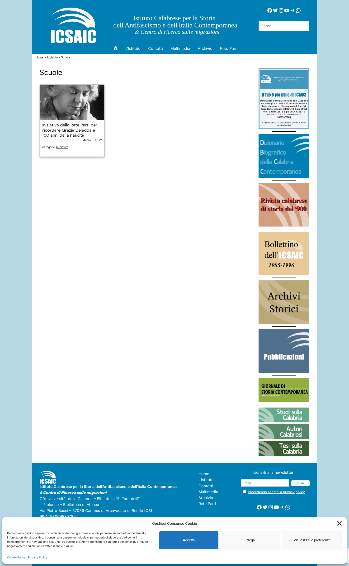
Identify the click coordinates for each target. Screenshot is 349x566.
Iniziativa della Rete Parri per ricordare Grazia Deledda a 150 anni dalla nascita (69, 130)
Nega (250, 540)
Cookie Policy (16, 557)
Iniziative (62, 147)
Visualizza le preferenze (312, 540)
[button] (339, 523)
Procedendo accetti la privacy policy (276, 492)
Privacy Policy (37, 557)
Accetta (189, 540)
